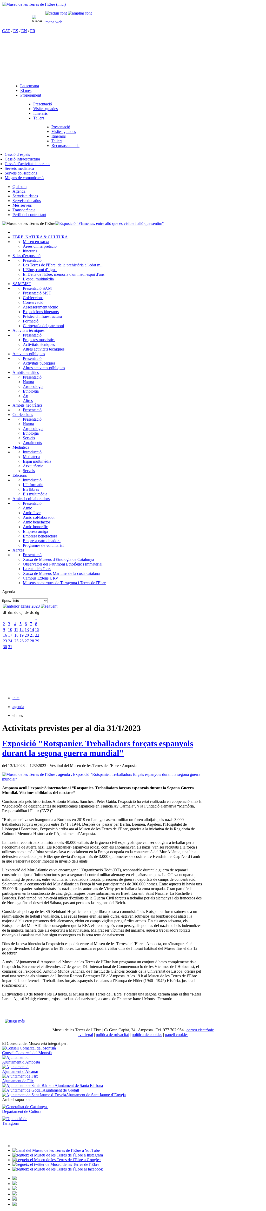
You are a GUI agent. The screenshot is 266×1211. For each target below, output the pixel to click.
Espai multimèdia (37, 461)
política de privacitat (112, 1034)
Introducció (32, 452)
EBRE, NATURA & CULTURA (40, 237)
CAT (6, 31)
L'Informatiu (33, 484)
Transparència (23, 210)
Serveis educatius (26, 200)
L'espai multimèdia (38, 279)
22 (37, 635)
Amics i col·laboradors (31, 498)
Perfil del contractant (29, 214)
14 (32, 629)
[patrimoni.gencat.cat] (14, 1183)
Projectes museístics (39, 340)
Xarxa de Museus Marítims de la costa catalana (61, 573)
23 (5, 641)
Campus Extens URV (40, 578)
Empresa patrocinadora (42, 541)
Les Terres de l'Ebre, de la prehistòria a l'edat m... (63, 265)
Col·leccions (33, 297)
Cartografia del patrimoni (43, 326)
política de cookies (147, 1034)
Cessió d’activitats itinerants (27, 164)
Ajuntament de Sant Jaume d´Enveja (96, 1095)
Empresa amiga (35, 531)
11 (16, 629)
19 (21, 635)
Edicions (19, 475)
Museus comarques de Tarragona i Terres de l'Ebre (64, 583)
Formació (30, 321)
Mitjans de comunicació (24, 178)
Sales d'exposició (26, 255)
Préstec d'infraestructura (42, 316)
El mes (25, 90)
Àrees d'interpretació (40, 246)
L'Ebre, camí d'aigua (40, 269)
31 (10, 646)
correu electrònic (200, 1030)
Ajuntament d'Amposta (21, 1062)
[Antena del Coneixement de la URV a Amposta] (14, 1189)
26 (21, 641)
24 (10, 641)
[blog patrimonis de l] (14, 1204)
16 (5, 635)
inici (15, 698)
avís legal (85, 1034)
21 (32, 635)
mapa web (53, 22)
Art (25, 396)
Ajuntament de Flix (18, 1081)
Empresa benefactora (40, 536)
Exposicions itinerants (41, 312)
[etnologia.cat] (14, 1194)
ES (15, 31)
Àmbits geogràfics (27, 405)
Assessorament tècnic (40, 307)
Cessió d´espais (17, 154)
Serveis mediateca (19, 168)
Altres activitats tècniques (43, 349)
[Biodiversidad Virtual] (14, 1178)
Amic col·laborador (39, 517)
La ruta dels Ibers (37, 569)
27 (27, 641)
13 (27, 629)
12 (21, 629)
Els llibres (31, 489)
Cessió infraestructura (22, 159)
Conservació (33, 302)
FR (32, 31)
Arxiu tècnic (33, 466)
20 (27, 635)
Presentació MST (37, 293)
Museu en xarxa (36, 241)
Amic (27, 508)
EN (24, 31)
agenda (18, 706)
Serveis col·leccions (21, 173)
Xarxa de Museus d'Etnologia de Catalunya (58, 559)
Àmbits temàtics (25, 372)
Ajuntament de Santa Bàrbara (79, 1085)
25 (16, 641)
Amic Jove (32, 512)
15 (37, 629)
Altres (28, 400)
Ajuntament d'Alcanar (20, 1071)
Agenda (18, 191)
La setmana (29, 86)
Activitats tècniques (28, 330)
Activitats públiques (28, 354)
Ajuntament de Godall (61, 1090)
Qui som (19, 186)
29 (37, 641)
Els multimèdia (35, 494)
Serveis (29, 438)
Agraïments (32, 442)
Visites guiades (45, 108)
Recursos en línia (65, 145)
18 (16, 635)
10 (10, 629)
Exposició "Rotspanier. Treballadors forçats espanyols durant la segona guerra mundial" (97, 748)
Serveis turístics (25, 196)
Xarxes (18, 550)
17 (10, 635)
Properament (30, 95)
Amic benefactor (36, 522)
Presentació (42, 104)
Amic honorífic (35, 526)
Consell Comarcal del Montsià (27, 1053)
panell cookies (176, 1034)
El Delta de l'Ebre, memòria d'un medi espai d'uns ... (66, 274)
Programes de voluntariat (43, 545)
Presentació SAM (37, 288)
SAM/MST (21, 283)
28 (32, 641)
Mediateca (20, 447)
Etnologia (31, 391)
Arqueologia (33, 386)
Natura (28, 382)
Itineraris (40, 113)
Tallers (38, 118)
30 (5, 646)
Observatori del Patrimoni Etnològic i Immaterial (62, 564)
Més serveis (22, 205)
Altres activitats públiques (44, 368)
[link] (56, 13)
